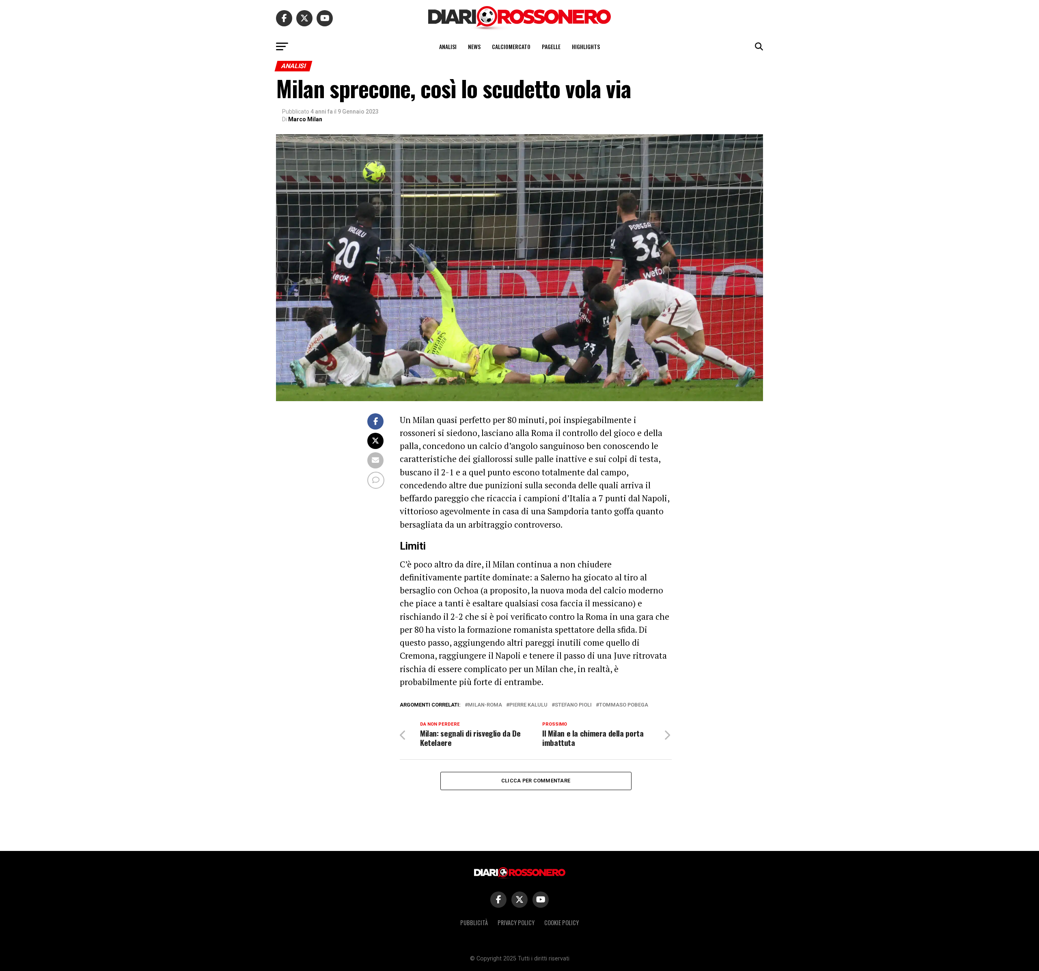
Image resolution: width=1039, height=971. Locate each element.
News (474, 46)
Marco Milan (305, 119)
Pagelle (551, 46)
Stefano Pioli (573, 705)
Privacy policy (516, 922)
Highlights (586, 46)
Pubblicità (474, 922)
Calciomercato (511, 46)
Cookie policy (561, 922)
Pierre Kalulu (528, 705)
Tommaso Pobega (623, 705)
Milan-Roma (485, 705)
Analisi (448, 46)
